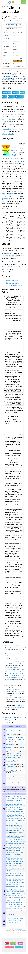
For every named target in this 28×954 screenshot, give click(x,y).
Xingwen (15, 150)
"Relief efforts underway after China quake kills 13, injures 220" (15, 707)
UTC (4, 32)
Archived (22, 691)
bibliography (9, 720)
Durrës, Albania (9, 778)
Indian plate (17, 111)
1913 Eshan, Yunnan (15, 824)
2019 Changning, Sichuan (12, 900)
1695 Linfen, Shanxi (14, 807)
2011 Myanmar (13, 886)
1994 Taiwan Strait (19, 859)
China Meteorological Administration (15, 918)
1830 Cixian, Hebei (17, 816)
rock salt (10, 194)
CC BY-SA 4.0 (17, 930)
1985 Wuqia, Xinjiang (18, 856)
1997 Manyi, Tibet (15, 867)
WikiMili (4, 2)
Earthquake (15, 92)
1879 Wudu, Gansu (10, 820)
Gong (13, 78)
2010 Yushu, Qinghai (14, 884)
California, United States (11, 751)
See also (4, 96)
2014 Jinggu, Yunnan (20, 893)
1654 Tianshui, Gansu (18, 803)
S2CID (18, 669)
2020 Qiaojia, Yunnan (15, 902)
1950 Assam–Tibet (15, 837)
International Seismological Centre (15, 717)
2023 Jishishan (14, 910)
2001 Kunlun (9, 873)
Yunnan (12, 914)
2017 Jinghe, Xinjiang (20, 899)
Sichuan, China (9, 747)
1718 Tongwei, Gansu (16, 809)
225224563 (22, 683)
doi (5, 669)
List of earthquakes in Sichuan (15, 285)
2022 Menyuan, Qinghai (19, 906)
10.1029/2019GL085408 (11, 669)
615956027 (15, 35)
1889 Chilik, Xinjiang (19, 820)
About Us (20, 943)
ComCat (15, 38)
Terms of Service (9, 946)
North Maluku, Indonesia (12, 755)
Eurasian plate (6, 114)
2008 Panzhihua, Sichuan (12, 880)
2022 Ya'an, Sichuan (10, 908)
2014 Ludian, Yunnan (10, 893)
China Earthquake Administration (14, 920)
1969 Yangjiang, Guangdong (17, 843)
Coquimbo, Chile (10, 730)
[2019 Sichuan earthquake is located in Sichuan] (14, 26)
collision (13, 124)
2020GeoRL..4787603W (17, 681)
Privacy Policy (19, 946)
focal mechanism (15, 159)
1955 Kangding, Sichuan (16, 839)
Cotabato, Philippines (15, 753)
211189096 (22, 669)
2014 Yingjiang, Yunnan (19, 891)
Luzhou (14, 155)
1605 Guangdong (18, 802)
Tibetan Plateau (6, 121)
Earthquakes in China (14, 793)
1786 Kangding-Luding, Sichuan (14, 814)
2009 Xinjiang (17, 882)
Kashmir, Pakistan (10, 764)
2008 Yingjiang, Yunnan (18, 878)
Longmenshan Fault (8, 129)
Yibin (24, 78)
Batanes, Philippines (11, 757)
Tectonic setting (6, 92)
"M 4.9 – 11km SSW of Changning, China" (15, 697)
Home (6, 943)
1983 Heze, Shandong (15, 854)
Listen (24, 2)
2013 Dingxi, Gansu (18, 889)
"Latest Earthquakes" (10, 685)
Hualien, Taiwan (10, 737)
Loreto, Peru (9, 744)
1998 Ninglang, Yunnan (16, 868)
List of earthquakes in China (12, 282)
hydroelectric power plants (10, 255)
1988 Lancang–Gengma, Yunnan (13, 857)
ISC (4, 35)
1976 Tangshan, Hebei (15, 850)
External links (19, 96)
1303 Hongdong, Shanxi (17, 798)
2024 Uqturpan (21, 910)
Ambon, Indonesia (10, 766)
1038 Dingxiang (9, 796)
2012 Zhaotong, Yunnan (15, 888)
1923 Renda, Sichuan (14, 828)
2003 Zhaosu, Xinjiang (15, 875)
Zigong (13, 154)
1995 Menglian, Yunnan (11, 861)
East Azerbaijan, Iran (11, 776)
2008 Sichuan (9, 878)
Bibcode (6, 667)
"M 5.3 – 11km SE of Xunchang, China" (14, 689)
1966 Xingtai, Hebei (18, 841)
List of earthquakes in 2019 (11, 280)
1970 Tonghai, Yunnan (11, 845)
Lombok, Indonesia (10, 734)
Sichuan (15, 58)
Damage (22, 92)
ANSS (7, 38)
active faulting (18, 114)
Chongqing (20, 58)
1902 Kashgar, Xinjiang (11, 823)
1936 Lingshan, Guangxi (16, 834)
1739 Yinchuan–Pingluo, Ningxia (18, 813)
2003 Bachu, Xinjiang (17, 873)
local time (8, 76)
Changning (5, 78)
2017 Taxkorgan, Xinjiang (16, 897)
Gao (11, 150)
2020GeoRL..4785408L (13, 667)
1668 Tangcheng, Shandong (12, 805)
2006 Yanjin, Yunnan (19, 877)
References (11, 96)
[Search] (13, 2)
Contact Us (13, 943)
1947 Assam (16, 835)
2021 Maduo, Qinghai (17, 904)
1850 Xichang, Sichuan (20, 818)
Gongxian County (7, 267)
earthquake (7, 71)
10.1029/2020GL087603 (11, 683)
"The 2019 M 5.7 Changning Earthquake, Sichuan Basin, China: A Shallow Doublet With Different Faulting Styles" (15, 661)
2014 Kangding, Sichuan (11, 895)
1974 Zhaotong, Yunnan (16, 846)
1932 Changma (14, 832)
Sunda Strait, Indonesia (11, 760)
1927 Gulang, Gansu (14, 830)
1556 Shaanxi (17, 800)
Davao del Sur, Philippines (12, 782)
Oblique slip (16, 55)
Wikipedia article (20, 929)
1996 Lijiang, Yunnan (15, 863)
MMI (6, 144)
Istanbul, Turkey (10, 768)
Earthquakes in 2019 (14, 726)
